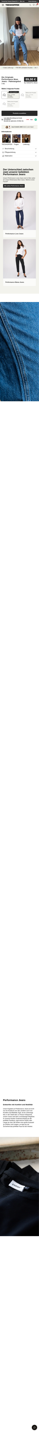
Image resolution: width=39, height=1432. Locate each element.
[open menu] (3, 5)
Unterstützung (32, 1)
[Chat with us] (34, 1427)
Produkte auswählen (19, 113)
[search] (30, 5)
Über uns (22, 1)
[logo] (12, 5)
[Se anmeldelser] (19, 73)
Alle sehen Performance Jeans (14, 186)
